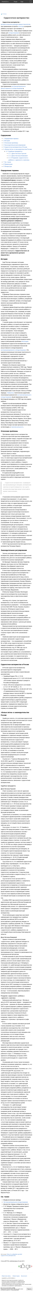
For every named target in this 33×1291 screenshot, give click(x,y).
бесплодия (25, 341)
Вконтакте (24, 1276)
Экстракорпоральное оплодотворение (15, 1202)
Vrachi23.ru (5, 1)
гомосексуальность (17, 427)
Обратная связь (6, 1276)
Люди (15, 1)
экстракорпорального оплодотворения (13, 350)
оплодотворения (13, 33)
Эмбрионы (10, 393)
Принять (29, 1289)
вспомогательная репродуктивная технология (15, 24)
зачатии (20, 26)
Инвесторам (16, 1276)
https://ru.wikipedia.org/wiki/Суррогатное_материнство (11, 1255)
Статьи (4, 14)
